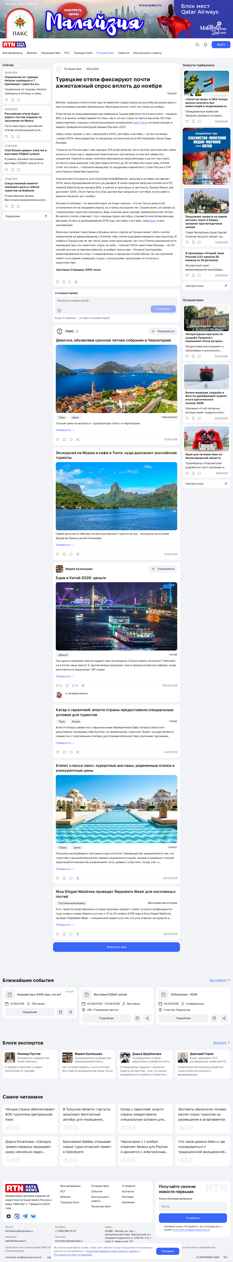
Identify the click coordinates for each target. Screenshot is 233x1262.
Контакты (128, 1191)
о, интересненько (76, 693)
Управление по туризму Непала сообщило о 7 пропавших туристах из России (21, 82)
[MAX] (16, 1216)
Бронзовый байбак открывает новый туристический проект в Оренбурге (87, 1146)
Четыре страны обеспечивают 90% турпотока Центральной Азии (30, 1114)
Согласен (168, 1251)
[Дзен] (8, 1216)
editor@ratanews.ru (15, 1240)
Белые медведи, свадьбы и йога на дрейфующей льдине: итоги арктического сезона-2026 (206, 398)
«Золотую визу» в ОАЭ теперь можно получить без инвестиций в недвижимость (206, 102)
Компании (128, 1202)
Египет (172, 847)
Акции (76, 721)
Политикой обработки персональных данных (112, 1251)
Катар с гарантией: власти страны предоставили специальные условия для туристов (142, 1117)
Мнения (32, 53)
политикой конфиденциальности (191, 1229)
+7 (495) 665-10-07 (65, 1231)
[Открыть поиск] (197, 45)
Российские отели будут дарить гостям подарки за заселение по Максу (23, 117)
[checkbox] (160, 1226)
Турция (172, 93)
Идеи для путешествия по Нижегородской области (203, 456)
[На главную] (14, 45)
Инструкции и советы (147, 53)
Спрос (63, 847)
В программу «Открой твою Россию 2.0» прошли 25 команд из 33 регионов (204, 256)
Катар (173, 721)
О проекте (128, 1186)
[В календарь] (60, 1012)
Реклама (127, 1197)
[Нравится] (6, 100)
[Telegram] (25, 1216)
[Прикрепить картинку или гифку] (59, 310)
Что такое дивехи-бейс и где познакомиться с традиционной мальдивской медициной (201, 1149)
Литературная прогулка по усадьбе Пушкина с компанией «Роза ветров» (204, 337)
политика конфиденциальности (23, 1257)
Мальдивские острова (162, 902)
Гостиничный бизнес (72, 903)
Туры (62, 417)
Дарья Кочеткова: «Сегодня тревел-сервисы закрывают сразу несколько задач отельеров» (28, 1149)
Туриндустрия (83, 53)
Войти (221, 44)
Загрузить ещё (116, 947)
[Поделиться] (75, 282)
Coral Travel (140, 122)
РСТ (67, 53)
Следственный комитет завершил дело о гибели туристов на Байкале (22, 187)
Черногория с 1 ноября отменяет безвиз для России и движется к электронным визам (144, 1149)
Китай (173, 654)
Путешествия (105, 53)
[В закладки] (12, 100)
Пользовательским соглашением (73, 1254)
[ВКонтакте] (33, 1216)
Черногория (169, 417)
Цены (75, 417)
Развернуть (63, 430)
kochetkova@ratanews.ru (19, 1231)
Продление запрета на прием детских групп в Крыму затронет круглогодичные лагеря (206, 222)
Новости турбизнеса (198, 65)
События (123, 53)
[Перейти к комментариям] (18, 100)
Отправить (193, 1218)
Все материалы (13, 53)
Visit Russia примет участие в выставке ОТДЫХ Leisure (26, 152)
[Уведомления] (205, 45)
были (153, 220)
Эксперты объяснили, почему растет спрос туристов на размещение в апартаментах (202, 1114)
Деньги (63, 655)
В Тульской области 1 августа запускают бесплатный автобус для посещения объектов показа (86, 1117)
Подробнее (30, 1012)
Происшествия (50, 53)
